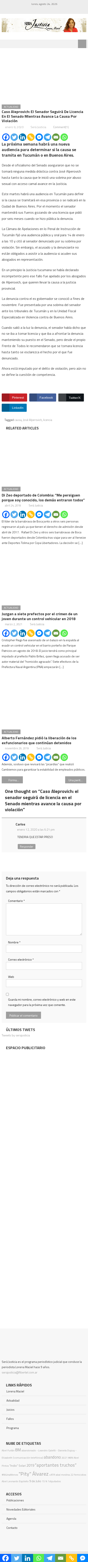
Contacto (12, 1527)
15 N (44, 1481)
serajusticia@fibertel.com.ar (19, 1372)
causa (18, 420)
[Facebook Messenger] (39, 137)
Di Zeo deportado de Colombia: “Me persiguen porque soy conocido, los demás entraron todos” (43, 497)
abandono (52, 1457)
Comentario (16, 900)
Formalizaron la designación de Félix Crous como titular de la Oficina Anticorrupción (16, 780)
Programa (12, 1428)
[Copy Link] (31, 137)
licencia (47, 420)
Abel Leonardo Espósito (15, 1481)
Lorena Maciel (15, 1391)
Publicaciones (15, 1500)
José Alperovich (32, 420)
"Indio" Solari (17, 1465)
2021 (64, 1458)
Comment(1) (61, 127)
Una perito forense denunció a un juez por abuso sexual (77, 780)
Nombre (14, 942)
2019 (30, 1465)
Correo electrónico (21, 959)
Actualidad (11, 107)
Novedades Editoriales (20, 1509)
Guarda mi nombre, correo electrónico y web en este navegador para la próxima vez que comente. (42, 1002)
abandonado (29, 1450)
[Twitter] (14, 137)
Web (11, 976)
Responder (26, 846)
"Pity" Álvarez (33, 1474)
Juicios (10, 1409)
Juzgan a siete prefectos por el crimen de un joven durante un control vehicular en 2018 (40, 616)
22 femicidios (78, 1475)
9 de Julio (35, 1481)
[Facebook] (6, 137)
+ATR (52, 1475)
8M (18, 1450)
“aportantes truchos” (55, 1465)
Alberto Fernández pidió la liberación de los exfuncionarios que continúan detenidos (39, 740)
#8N (70, 1458)
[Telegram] (47, 137)
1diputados (54, 1481)
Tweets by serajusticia (16, 1035)
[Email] (56, 137)
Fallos (10, 1418)
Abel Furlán (8, 1450)
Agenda (11, 1518)
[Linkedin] (22, 137)
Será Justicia (38, 127)
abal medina (63, 1475)
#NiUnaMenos (10, 1475)
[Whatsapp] (64, 137)
